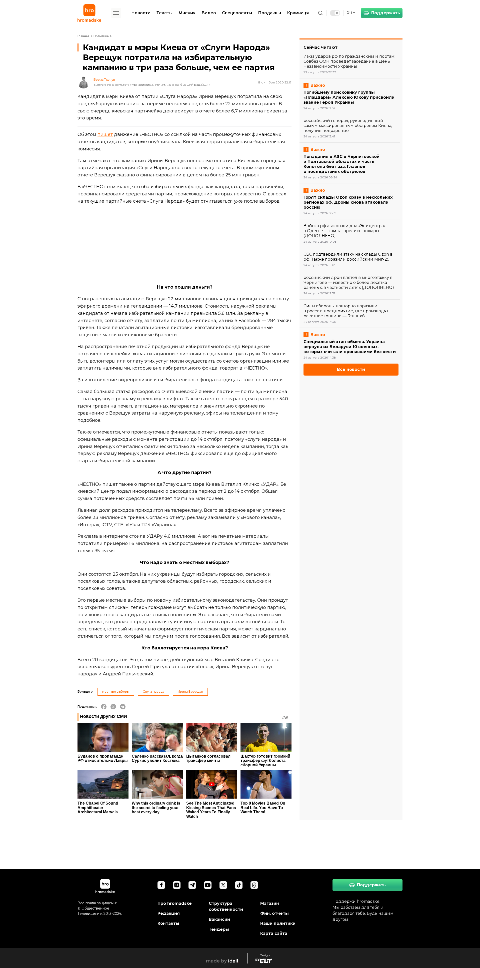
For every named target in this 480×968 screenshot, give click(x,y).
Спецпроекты (237, 12)
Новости (140, 12)
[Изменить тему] (335, 13)
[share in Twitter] (113, 706)
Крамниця (298, 12)
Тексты (164, 12)
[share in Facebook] (103, 706)
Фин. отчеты (274, 913)
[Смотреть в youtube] (208, 885)
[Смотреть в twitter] (223, 885)
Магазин (269, 903)
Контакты (168, 923)
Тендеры (219, 929)
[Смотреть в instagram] (176, 885)
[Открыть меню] (116, 13)
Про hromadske (175, 903)
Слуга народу (153, 691)
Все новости (351, 369)
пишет (105, 134)
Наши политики (278, 923)
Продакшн (269, 12)
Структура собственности (226, 906)
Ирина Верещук (190, 691)
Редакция (169, 913)
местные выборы (115, 691)
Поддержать (385, 12)
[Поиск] (321, 13)
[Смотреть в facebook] (161, 885)
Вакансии (219, 919)
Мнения (187, 12)
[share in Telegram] (123, 706)
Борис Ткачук (104, 79)
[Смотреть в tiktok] (238, 885)
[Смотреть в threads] (254, 885)
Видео (209, 12)
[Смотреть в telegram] (192, 885)
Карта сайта (273, 933)
